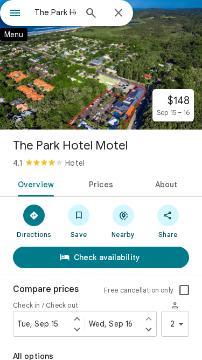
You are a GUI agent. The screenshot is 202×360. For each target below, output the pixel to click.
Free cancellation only (138, 290)
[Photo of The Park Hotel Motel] (101, 65)
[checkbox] (184, 290)
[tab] (34, 183)
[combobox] (55, 12)
